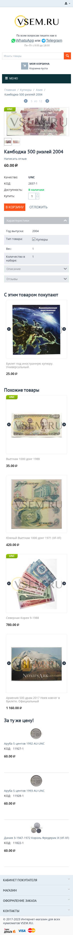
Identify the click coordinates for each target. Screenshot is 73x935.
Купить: (9, 196)
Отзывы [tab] (12, 279)
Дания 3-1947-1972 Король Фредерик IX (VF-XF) (36, 838)
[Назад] (26, 101)
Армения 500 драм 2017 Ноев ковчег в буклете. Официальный (33, 699)
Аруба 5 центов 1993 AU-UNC (24, 791)
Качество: (11, 177)
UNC (10, 109)
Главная (10, 90)
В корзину (15, 207)
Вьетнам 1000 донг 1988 (23, 459)
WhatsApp (25, 40)
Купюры (26, 90)
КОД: (7, 183)
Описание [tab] (13, 269)
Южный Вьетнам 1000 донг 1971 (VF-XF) (33, 538)
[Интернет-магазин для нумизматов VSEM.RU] (36, 21)
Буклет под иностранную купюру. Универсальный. (29, 365)
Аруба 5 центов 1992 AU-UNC (24, 743)
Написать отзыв (15, 159)
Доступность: (13, 190)
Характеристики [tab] (17, 220)
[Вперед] (47, 101)
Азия (39, 90)
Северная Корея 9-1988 (22, 618)
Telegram (54, 40)
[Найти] (67, 55)
